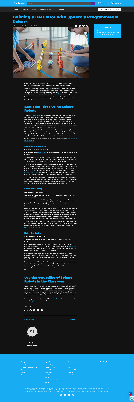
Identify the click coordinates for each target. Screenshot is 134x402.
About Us (23, 365)
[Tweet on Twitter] (83, 26)
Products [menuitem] (15, 9)
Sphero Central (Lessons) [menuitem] (47, 9)
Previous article (30, 319)
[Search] (93, 3)
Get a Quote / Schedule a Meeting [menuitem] (109, 9)
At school (30, 306)
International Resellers (74, 370)
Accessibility (48, 375)
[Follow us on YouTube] (69, 395)
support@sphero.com (97, 391)
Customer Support (49, 365)
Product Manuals (72, 372)
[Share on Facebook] (76, 26)
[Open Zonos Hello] (130, 394)
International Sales (50, 367)
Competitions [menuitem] (60, 9)
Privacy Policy (48, 370)
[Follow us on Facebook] (61, 395)
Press (22, 370)
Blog (69, 367)
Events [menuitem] (34, 9)
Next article (73, 319)
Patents (23, 375)
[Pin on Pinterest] (80, 26)
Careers (23, 372)
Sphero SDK (71, 375)
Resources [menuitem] (25, 9)
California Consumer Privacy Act (53, 380)
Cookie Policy (48, 372)
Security (47, 377)
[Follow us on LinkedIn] (72, 395)
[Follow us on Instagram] (65, 395)
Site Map (47, 382)
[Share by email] (87, 26)
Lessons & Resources (73, 365)
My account (101, 4)
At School (15, 26)
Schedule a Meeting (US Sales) (29, 367)
